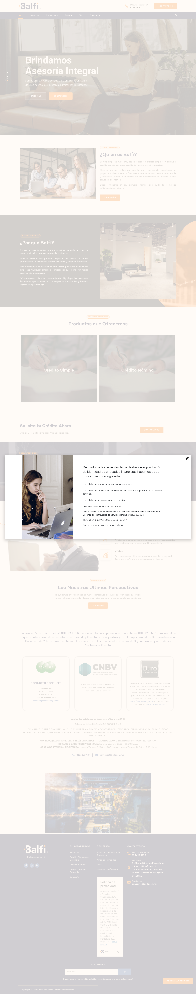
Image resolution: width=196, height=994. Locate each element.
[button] (188, 459)
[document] (98, 497)
